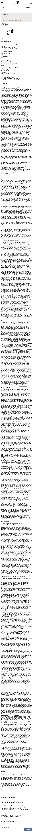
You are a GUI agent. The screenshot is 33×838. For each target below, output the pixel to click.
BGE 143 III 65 (8, 262)
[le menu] (2, 2)
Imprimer (28, 7)
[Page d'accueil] (16, 2)
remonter (7, 827)
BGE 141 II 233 (11, 670)
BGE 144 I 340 (17, 718)
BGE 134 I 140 (4, 715)
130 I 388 (17, 715)
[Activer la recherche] (31, 3)
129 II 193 (26, 755)
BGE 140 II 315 (13, 341)
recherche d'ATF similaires (9, 19)
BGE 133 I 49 (28, 468)
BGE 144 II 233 (13, 335)
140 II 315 (26, 335)
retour (29, 829)
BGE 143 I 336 (26, 363)
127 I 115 (12, 719)
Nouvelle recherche (8, 16)
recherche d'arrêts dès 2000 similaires (13, 20)
